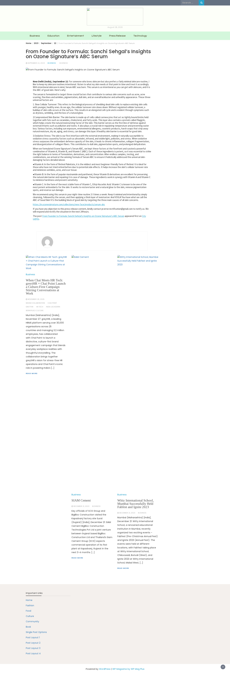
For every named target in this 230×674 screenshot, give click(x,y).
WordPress (104, 669)
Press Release (117, 35)
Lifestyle (97, 35)
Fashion (30, 605)
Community (32, 621)
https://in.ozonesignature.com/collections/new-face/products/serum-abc (69, 204)
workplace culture (34, 310)
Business (35, 35)
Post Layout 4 (33, 653)
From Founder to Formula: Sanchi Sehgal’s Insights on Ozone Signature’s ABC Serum (83, 216)
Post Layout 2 (33, 642)
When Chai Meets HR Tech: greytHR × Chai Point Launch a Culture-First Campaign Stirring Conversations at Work (46, 286)
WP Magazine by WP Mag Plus (128, 669)
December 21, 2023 (81, 506)
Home (29, 600)
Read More (31, 373)
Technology (140, 35)
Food (28, 610)
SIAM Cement (81, 500)
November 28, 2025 (36, 299)
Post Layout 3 (33, 648)
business (63, 63)
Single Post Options (36, 632)
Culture (30, 616)
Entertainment (75, 35)
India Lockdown (53, 307)
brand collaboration (35, 303)
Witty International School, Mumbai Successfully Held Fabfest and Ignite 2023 (135, 504)
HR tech (39, 307)
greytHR (29, 307)
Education (53, 35)
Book (28, 626)
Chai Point (52, 303)
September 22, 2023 (36, 63)
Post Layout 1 (33, 637)
